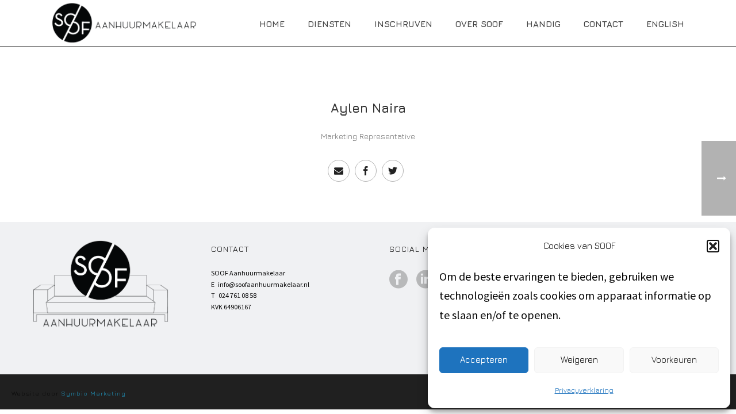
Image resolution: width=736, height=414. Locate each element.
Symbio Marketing (93, 393)
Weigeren (579, 360)
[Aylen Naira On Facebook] (366, 171)
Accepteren (484, 360)
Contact (603, 24)
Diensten (329, 24)
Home (272, 24)
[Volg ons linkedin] (425, 280)
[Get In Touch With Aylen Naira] (339, 171)
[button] (713, 246)
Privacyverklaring (584, 390)
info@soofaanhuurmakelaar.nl (263, 284)
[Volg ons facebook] (398, 280)
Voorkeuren (674, 360)
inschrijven (403, 24)
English (665, 24)
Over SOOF (479, 24)
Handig (543, 24)
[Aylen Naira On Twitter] (393, 171)
